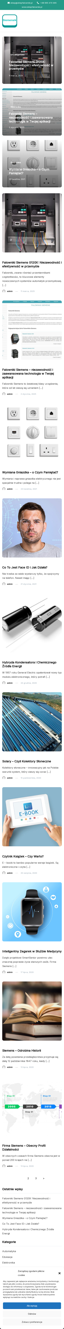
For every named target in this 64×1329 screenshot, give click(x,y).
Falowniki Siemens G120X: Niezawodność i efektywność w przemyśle (31, 65)
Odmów (32, 1313)
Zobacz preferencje (32, 1322)
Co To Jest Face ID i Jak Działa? (24, 567)
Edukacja (8, 850)
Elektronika (16, 107)
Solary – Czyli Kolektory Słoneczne (26, 761)
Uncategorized (17, 54)
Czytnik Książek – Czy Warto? (23, 856)
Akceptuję (32, 1305)
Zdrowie (8, 946)
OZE (6, 755)
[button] (59, 1273)
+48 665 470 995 (48, 3)
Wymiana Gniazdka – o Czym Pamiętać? (30, 472)
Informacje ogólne (12, 1140)
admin (10, 291)
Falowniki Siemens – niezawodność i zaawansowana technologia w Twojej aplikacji (31, 117)
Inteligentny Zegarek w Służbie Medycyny (32, 951)
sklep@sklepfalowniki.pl (21, 3)
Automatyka (9, 1251)
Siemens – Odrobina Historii (21, 1050)
